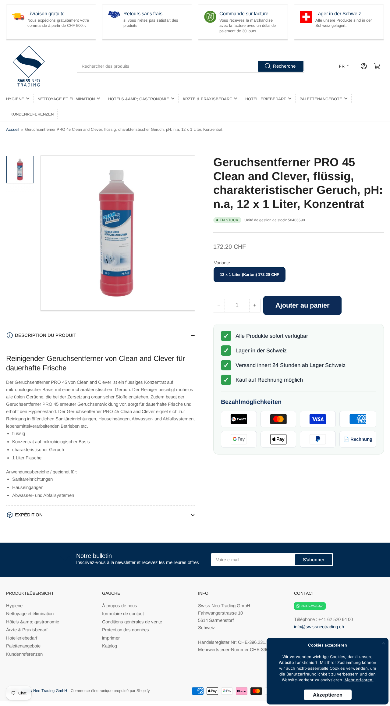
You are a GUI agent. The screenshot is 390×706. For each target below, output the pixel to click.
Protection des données (125, 629)
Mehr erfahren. (359, 679)
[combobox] (190, 66)
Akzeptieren (327, 695)
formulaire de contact (123, 613)
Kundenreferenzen (32, 114)
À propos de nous (119, 605)
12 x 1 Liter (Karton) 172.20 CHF (249, 275)
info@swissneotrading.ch (319, 626)
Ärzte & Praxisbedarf (207, 99)
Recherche (284, 66)
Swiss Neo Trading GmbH (44, 690)
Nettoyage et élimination (66, 99)
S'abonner (313, 559)
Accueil (12, 129)
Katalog (109, 645)
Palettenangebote (321, 99)
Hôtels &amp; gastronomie (138, 99)
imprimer (111, 637)
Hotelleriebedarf (265, 99)
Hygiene (15, 99)
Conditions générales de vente (132, 621)
